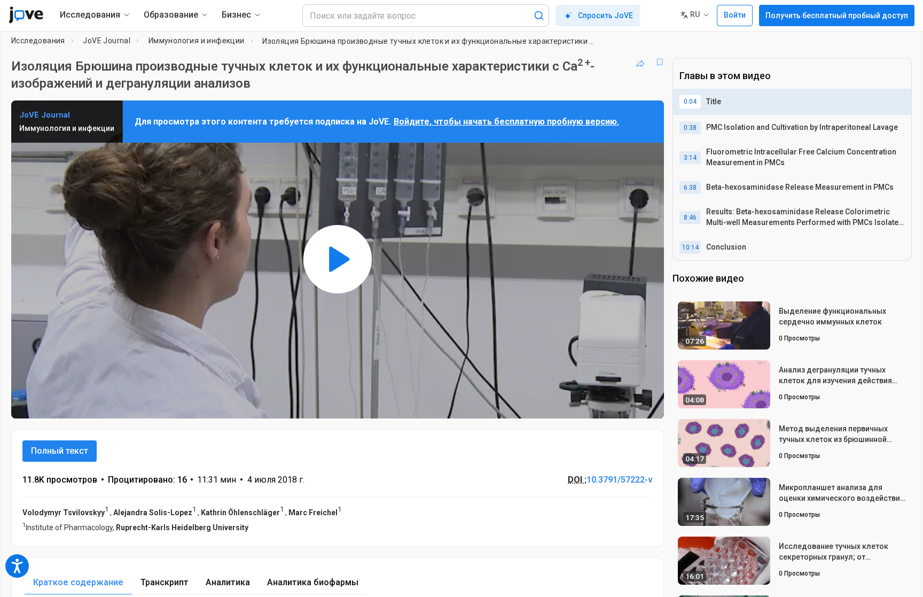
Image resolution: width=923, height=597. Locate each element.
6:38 (690, 187)
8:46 (690, 217)
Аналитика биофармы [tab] (312, 582)
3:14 (690, 157)
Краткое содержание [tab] (78, 582)
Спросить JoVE (605, 15)
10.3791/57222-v (619, 480)
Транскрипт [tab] (164, 582)
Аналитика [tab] (228, 582)
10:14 (690, 247)
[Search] (539, 15)
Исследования (38, 40)
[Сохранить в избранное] (659, 62)
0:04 (690, 101)
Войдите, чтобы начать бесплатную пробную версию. (506, 122)
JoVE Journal (106, 40)
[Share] (640, 62)
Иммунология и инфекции (196, 40)
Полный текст (59, 451)
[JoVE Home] (26, 15)
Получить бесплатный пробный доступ (836, 15)
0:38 (690, 127)
